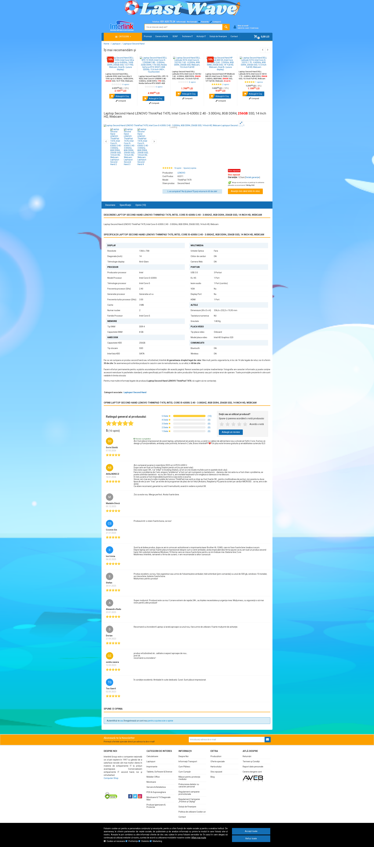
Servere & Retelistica (156, 787)
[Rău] (228, 424)
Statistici (145, 841)
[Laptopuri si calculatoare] (122, 789)
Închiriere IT (187, 36)
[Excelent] (245, 424)
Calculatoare (152, 756)
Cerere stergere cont (252, 772)
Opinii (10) (140, 205)
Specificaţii (125, 205)
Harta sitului (216, 766)
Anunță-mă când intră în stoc (245, 191)
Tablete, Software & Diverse (159, 772)
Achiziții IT (201, 36)
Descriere (110, 205)
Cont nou (254, 28)
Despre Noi (183, 756)
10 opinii (177, 168)
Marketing (157, 841)
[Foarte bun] (239, 424)
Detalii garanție (252, 177)
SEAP (175, 36)
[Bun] (233, 424)
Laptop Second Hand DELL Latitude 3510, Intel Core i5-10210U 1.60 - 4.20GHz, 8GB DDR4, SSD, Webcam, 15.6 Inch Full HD (186, 75)
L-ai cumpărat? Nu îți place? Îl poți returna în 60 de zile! (192, 191)
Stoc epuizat (216, 772)
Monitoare (151, 782)
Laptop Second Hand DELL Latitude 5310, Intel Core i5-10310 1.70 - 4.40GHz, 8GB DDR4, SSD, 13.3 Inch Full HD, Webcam (253, 75)
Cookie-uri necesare (116, 841)
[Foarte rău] (222, 424)
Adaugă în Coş (122, 96)
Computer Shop (111, 778)
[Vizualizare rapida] (131, 68)
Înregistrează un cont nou (135, 721)
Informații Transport (188, 761)
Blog (213, 777)
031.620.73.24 (167, 21)
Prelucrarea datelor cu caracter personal (189, 785)
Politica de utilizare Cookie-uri (192, 812)
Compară (122, 101)
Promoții (148, 36)
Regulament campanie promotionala (189, 793)
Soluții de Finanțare (187, 806)
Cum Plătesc (184, 766)
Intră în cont (243, 28)
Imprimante (152, 766)
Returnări (247, 756)
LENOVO (181, 173)
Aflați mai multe (198, 837)
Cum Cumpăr (185, 772)
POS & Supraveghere (156, 792)
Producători (216, 756)
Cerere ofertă (161, 36)
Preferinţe (133, 841)
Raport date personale (253, 766)
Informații (181, 22)
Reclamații (192, 22)
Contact (234, 36)
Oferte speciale (218, 761)
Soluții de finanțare (218, 36)
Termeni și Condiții (251, 761)
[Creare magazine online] (253, 778)
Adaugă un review (231, 432)
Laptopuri (151, 761)
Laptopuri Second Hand (135, 392)
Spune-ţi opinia (189, 168)
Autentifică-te (113, 721)
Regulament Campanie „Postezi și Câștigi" (189, 800)
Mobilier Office (153, 777)
